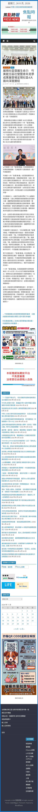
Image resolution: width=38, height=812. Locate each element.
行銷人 (28, 772)
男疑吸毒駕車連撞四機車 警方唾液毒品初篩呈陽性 (18, 500)
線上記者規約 (6, 726)
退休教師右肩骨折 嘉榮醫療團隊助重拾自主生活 (18, 538)
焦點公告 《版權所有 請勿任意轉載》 (14, 716)
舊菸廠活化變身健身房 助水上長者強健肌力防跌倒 (19, 533)
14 (18, 617)
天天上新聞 (29, 765)
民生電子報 (29, 781)
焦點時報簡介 (6, 719)
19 (8, 621)
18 (3, 621)
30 (28, 624)
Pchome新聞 (30, 750)
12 (8, 617)
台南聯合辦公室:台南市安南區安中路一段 (15, 710)
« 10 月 (16, 629)
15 (23, 617)
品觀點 (28, 768)
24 (32, 621)
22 (23, 621)
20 (13, 621)
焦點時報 (29, 14)
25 (3, 624)
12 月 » (22, 629)
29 (23, 624)
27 (13, 624)
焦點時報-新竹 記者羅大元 (23, 84)
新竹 (12, 67)
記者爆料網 (29, 791)
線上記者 (5, 722)
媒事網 (28, 762)
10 (32, 614)
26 (8, 624)
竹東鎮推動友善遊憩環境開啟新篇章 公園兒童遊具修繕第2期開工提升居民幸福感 (19, 315)
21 (18, 621)
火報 (27, 778)
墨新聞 (28, 775)
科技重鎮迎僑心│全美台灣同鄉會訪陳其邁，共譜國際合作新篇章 (18, 322)
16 (28, 617)
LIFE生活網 (29, 753)
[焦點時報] (4, 41)
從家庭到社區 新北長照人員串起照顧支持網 (16, 408)
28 (18, 624)
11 (3, 617)
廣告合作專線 (6, 713)
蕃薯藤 (28, 747)
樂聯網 (28, 785)
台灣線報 (29, 788)
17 (32, 617)
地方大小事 (6, 67)
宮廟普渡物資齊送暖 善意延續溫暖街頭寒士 (17, 522)
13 (13, 617)
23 (28, 621)
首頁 (3, 732)
